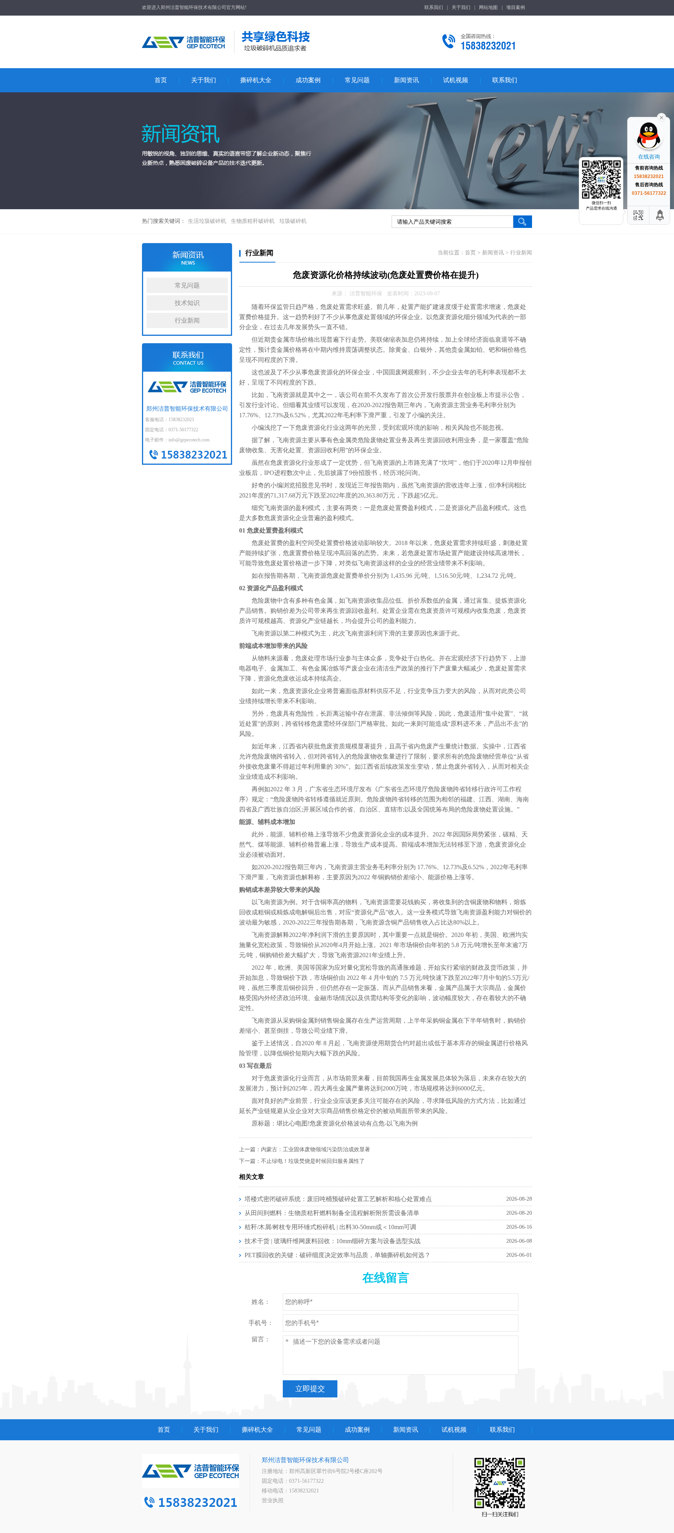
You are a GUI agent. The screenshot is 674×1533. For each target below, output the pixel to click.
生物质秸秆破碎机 (253, 221)
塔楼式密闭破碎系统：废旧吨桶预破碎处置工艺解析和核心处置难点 (338, 1199)
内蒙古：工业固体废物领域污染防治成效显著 (315, 1149)
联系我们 (433, 7)
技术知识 (187, 303)
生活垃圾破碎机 (207, 221)
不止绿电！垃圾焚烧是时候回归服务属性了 (313, 1161)
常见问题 (357, 80)
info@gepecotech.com (188, 440)
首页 (160, 80)
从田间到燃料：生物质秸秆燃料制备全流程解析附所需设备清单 (332, 1213)
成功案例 (308, 80)
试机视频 (455, 80)
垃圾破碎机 (293, 221)
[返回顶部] (660, 215)
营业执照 (273, 1500)
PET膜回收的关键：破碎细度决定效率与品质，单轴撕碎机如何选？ (338, 1255)
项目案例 (515, 7)
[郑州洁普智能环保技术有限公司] (183, 56)
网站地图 (488, 7)
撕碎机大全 (255, 80)
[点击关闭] (661, 117)
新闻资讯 (406, 80)
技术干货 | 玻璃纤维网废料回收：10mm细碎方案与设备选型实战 (332, 1241)
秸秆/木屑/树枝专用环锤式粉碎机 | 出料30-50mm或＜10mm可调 (330, 1227)
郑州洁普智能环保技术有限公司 (305, 1460)
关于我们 (461, 7)
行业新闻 (187, 320)
